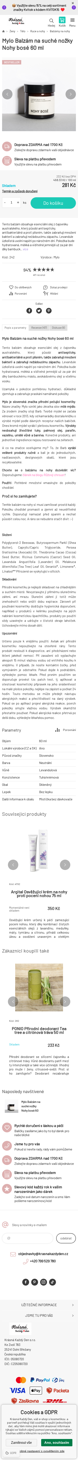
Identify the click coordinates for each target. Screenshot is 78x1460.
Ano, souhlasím (56, 1442)
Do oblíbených (23, 287)
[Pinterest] (34, 1282)
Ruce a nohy (37, 31)
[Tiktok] (52, 1282)
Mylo (56, 257)
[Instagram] (43, 1282)
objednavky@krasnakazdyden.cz (43, 1253)
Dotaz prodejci (58, 287)
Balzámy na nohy (60, 31)
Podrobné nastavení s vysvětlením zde (39, 1451)
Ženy (12, 31)
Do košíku (53, 203)
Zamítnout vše (21, 1442)
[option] (39, 94)
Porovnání (21, 293)
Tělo (22, 31)
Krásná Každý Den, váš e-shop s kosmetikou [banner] (16, 22)
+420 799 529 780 (43, 1261)
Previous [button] (7, 94)
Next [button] (71, 94)
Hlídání (54, 293)
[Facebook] (25, 1282)
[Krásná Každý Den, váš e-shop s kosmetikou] (3, 31)
